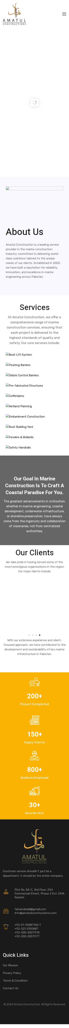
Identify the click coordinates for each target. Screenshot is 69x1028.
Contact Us (10, 988)
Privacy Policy (12, 973)
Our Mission (10, 965)
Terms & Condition (15, 980)
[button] (29, 635)
